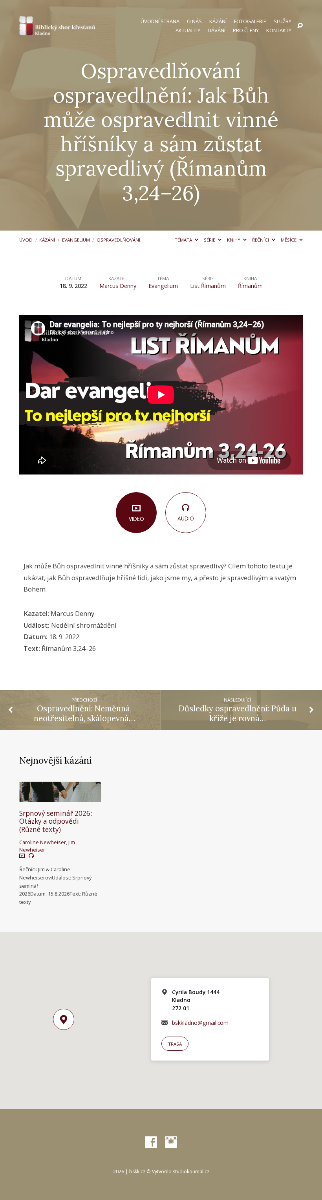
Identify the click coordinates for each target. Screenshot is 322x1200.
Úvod (26, 240)
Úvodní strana (160, 21)
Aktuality (188, 30)
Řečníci (261, 240)
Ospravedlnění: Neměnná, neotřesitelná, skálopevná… (84, 714)
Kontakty (278, 30)
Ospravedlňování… (120, 240)
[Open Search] (300, 26)
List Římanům (208, 285)
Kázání (218, 21)
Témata (184, 240)
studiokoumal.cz (191, 1171)
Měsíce (289, 240)
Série (210, 240)
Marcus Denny (117, 285)
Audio (185, 518)
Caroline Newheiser (42, 842)
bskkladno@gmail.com (200, 1022)
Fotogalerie (250, 21)
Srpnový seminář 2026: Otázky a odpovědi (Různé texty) (55, 821)
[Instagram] (171, 1142)
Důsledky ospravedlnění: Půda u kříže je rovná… (237, 714)
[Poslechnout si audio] (31, 855)
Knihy (234, 240)
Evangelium (76, 240)
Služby (282, 21)
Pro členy (246, 30)
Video (136, 518)
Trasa (175, 1044)
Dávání (216, 30)
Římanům (250, 285)
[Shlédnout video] (22, 855)
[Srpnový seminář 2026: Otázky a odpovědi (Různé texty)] (60, 797)
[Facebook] (151, 1142)
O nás (194, 21)
